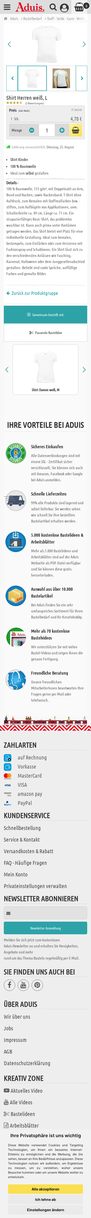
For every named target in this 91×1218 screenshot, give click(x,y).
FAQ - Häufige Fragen (25, 862)
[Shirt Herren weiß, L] (46, 44)
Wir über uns (17, 1016)
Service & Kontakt (22, 839)
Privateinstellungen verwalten (35, 885)
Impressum (15, 1039)
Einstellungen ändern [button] (45, 1210)
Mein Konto (16, 874)
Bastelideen (23, 1113)
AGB (8, 1051)
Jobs (8, 1028)
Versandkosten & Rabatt (28, 851)
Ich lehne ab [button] (45, 1199)
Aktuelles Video (26, 1090)
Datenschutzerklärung (27, 1063)
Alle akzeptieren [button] (45, 1189)
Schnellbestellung (22, 827)
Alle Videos (21, 1102)
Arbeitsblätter (24, 1125)
